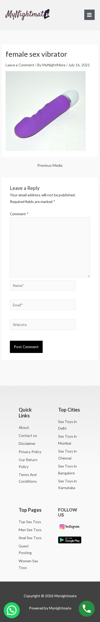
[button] (12, 610)
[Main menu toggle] (89, 15)
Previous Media (49, 165)
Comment (19, 214)
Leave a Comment (20, 65)
